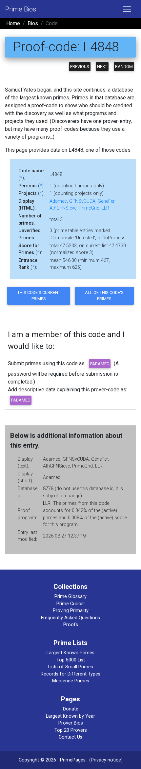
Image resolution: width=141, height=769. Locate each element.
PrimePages (73, 760)
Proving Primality (71, 610)
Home (13, 23)
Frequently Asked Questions (70, 618)
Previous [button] (79, 66)
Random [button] (124, 66)
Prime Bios (20, 9)
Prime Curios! (70, 604)
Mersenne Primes (70, 681)
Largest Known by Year (70, 716)
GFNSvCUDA (82, 201)
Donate (70, 709)
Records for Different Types (70, 674)
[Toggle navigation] (127, 9)
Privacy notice (106, 760)
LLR (105, 208)
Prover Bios (70, 723)
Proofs (70, 624)
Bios (33, 23)
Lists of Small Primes (70, 667)
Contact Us (70, 737)
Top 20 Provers (70, 730)
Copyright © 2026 (37, 760)
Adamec (58, 201)
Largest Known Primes (70, 653)
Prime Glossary (70, 596)
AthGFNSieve (63, 208)
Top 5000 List (70, 660)
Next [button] (102, 66)
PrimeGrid (89, 208)
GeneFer (106, 201)
